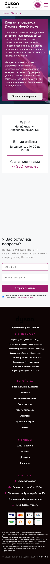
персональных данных (25, 297)
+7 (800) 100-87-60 (25, 166)
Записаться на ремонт (25, 96)
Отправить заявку (25, 288)
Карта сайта (42, 556)
